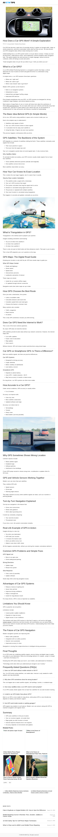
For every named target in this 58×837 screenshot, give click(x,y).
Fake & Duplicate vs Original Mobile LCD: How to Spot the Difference (24, 810)
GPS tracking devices (12, 106)
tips (10, 782)
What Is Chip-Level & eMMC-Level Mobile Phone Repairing (21, 825)
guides (5, 782)
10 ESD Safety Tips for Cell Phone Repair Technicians (19, 821)
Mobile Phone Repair (20, 43)
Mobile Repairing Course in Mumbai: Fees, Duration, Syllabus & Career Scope (22, 815)
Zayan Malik (11, 43)
